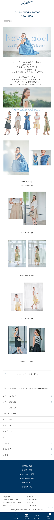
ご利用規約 (6, 497)
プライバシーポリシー (10, 500)
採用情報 (30, 502)
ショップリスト (32, 500)
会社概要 (30, 497)
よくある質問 (31, 505)
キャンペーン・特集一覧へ (27, 374)
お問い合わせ (7, 505)
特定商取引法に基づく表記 (12, 502)
